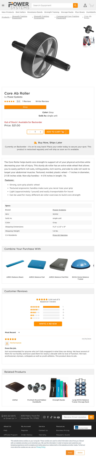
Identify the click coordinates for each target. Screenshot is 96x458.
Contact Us (43, 430)
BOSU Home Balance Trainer (80, 278)
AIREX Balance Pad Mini (58, 277)
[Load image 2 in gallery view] (88, 41)
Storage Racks (67, 12)
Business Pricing (62, 430)
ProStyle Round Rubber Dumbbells (36, 401)
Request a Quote (63, 435)
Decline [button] (80, 453)
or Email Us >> (10, 418)
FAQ (5, 430)
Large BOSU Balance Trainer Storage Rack (80, 401)
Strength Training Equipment (19, 17)
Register (24, 430)
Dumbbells (91, 12)
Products (5, 17)
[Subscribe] (91, 417)
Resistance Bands (34, 12)
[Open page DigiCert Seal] (81, 427)
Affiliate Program (11, 435)
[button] (3, 5)
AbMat (15, 400)
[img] (10, 339)
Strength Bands (58, 400)
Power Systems (14, 97)
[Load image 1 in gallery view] (88, 29)
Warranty (42, 435)
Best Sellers (21, 12)
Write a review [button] (48, 324)
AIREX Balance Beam (14, 277)
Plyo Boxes (80, 12)
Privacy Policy (40, 447)
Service (42, 426)
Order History (26, 435)
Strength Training (51, 12)
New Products (8, 12)
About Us (7, 426)
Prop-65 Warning (60, 235)
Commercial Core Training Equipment (67, 17)
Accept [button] (70, 453)
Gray (25, 107)
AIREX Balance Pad (36, 277)
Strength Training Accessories (41, 17)
